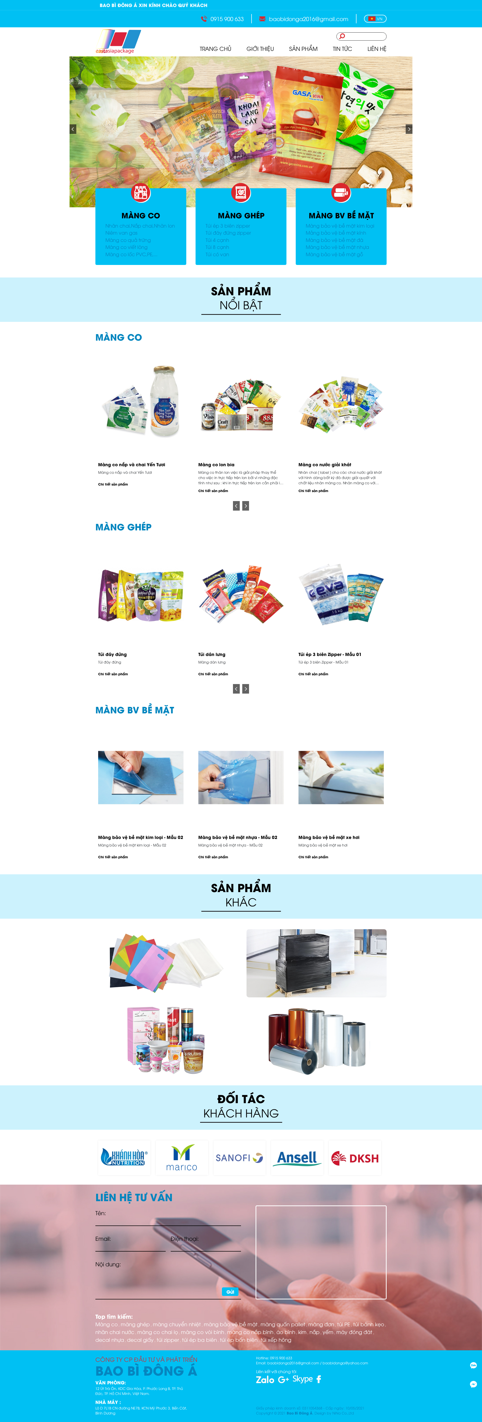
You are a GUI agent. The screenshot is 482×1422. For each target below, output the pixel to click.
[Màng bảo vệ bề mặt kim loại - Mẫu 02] (141, 777)
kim (302, 1331)
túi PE (343, 1323)
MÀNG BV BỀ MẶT (341, 215)
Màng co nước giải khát (224, 464)
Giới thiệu (260, 48)
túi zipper (168, 1339)
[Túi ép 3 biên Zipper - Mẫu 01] (241, 594)
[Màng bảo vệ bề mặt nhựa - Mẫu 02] (241, 777)
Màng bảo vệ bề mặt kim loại (340, 225)
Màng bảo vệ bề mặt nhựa (337, 246)
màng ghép (135, 1323)
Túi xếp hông (312, 654)
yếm (328, 1331)
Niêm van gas (121, 232)
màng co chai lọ (157, 1331)
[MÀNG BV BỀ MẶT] (341, 193)
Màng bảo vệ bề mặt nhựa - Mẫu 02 (237, 837)
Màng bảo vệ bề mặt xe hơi (328, 837)
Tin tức (342, 48)
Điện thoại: (185, 1238)
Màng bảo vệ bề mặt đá (334, 239)
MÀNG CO (141, 215)
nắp (315, 1331)
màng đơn (321, 1323)
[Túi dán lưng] (141, 594)
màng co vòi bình (202, 1331)
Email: (103, 1238)
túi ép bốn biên (239, 1339)
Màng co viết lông (126, 246)
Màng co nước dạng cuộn (327, 464)
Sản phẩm (303, 48)
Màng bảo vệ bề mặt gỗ (334, 254)
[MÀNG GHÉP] (241, 193)
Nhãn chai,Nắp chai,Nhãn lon (140, 225)
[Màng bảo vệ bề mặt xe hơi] (341, 777)
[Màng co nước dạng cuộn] (341, 405)
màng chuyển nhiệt (177, 1323)
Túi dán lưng (111, 654)
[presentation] (236, 506)
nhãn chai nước (114, 1331)
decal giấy (140, 1339)
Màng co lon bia (116, 464)
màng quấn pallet (283, 1323)
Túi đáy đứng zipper (228, 232)
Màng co (106, 1323)
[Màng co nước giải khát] (241, 405)
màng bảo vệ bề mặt (231, 1323)
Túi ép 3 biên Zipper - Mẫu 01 (230, 654)
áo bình (285, 1331)
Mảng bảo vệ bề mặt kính (336, 232)
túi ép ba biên (199, 1339)
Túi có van (217, 254)
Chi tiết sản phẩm (113, 490)
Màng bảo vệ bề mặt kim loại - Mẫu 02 (140, 837)
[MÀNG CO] (141, 193)
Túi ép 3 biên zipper (228, 225)
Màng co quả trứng (128, 239)
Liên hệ (377, 48)
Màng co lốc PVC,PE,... (131, 254)
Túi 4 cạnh (217, 239)
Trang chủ (215, 48)
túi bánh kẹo (368, 1323)
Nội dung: (108, 1264)
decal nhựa (109, 1339)
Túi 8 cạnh (217, 246)
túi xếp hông (276, 1339)
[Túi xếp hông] (341, 594)
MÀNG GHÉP (241, 215)
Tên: (100, 1212)
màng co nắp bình (250, 1331)
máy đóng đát (354, 1331)
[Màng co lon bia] (141, 405)
